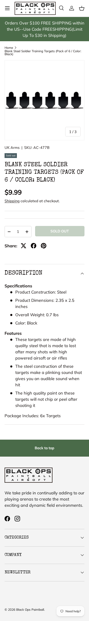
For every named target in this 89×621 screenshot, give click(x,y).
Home (9, 47)
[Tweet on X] (23, 246)
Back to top (44, 448)
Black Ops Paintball (30, 609)
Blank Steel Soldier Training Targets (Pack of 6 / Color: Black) (43, 52)
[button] (82, 8)
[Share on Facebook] (34, 246)
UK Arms (12, 147)
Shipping (12, 201)
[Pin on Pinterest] (44, 246)
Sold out (59, 231)
